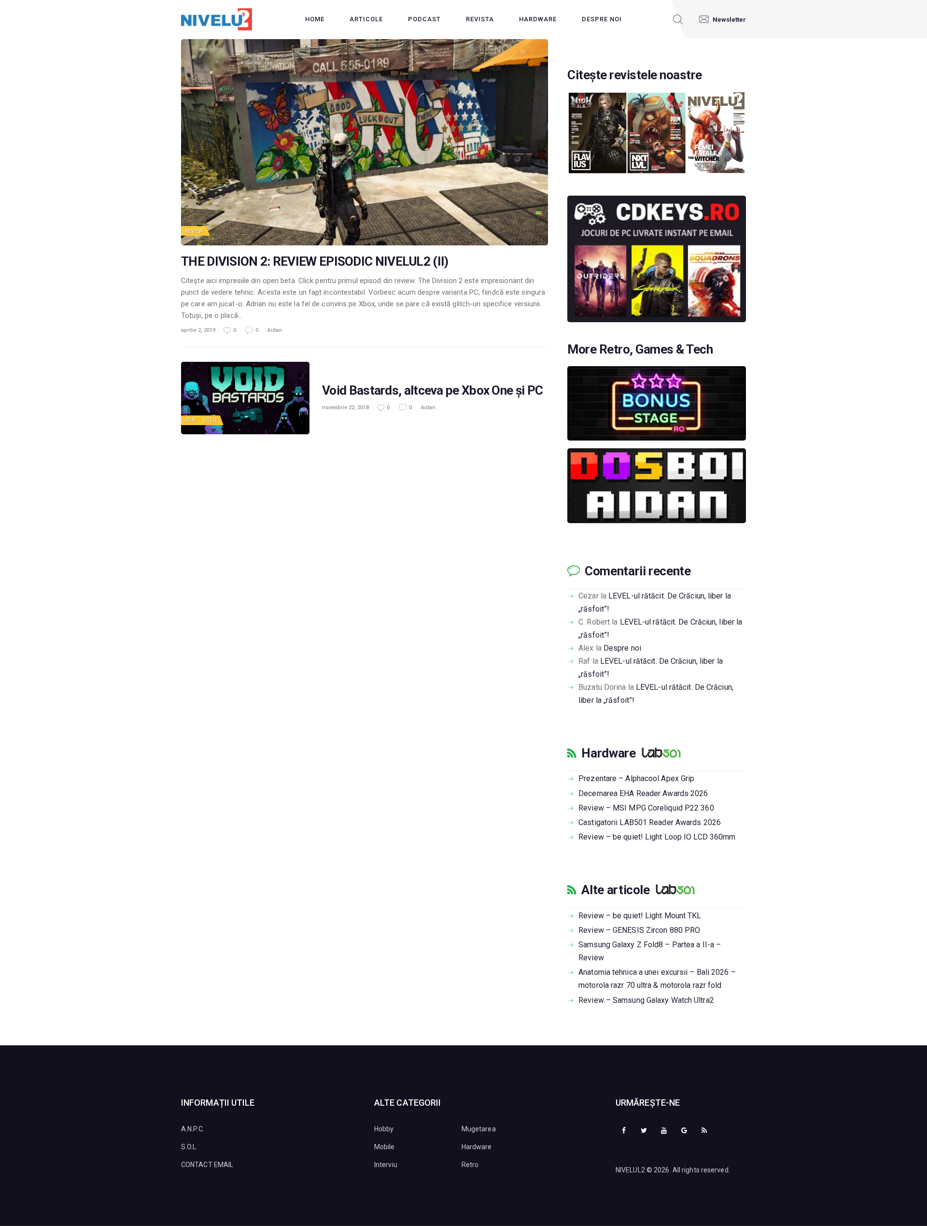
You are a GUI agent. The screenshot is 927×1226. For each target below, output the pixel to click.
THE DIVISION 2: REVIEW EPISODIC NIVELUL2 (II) (315, 261)
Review (194, 231)
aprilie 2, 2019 (198, 330)
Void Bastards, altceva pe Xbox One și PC (432, 390)
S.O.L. (189, 1147)
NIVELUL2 (630, 1170)
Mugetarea (479, 1129)
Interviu (385, 1165)
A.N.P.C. (192, 1129)
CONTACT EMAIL (207, 1165)
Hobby (384, 1129)
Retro (470, 1165)
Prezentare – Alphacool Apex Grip (636, 778)
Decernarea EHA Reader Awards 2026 (643, 793)
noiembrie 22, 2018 (345, 407)
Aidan (274, 330)
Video (209, 420)
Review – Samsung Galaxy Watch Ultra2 (646, 1000)
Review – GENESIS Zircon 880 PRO (639, 930)
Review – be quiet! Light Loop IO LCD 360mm (656, 836)
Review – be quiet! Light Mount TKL (639, 915)
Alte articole (615, 890)
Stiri (191, 420)
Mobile (384, 1147)
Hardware (608, 753)
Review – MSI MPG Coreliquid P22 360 (646, 808)
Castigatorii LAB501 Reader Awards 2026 (649, 822)
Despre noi (622, 648)
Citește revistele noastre (634, 75)
